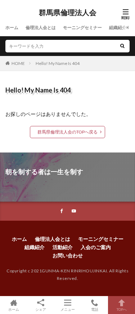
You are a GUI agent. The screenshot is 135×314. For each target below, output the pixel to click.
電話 (94, 309)
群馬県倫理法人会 (67, 12)
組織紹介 (117, 27)
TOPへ (122, 309)
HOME (18, 63)
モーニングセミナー (82, 27)
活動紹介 (63, 247)
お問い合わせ (68, 255)
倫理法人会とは (41, 27)
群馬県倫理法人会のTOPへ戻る (67, 132)
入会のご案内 (96, 247)
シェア (40, 309)
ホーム (11, 27)
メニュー (67, 309)
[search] (122, 46)
